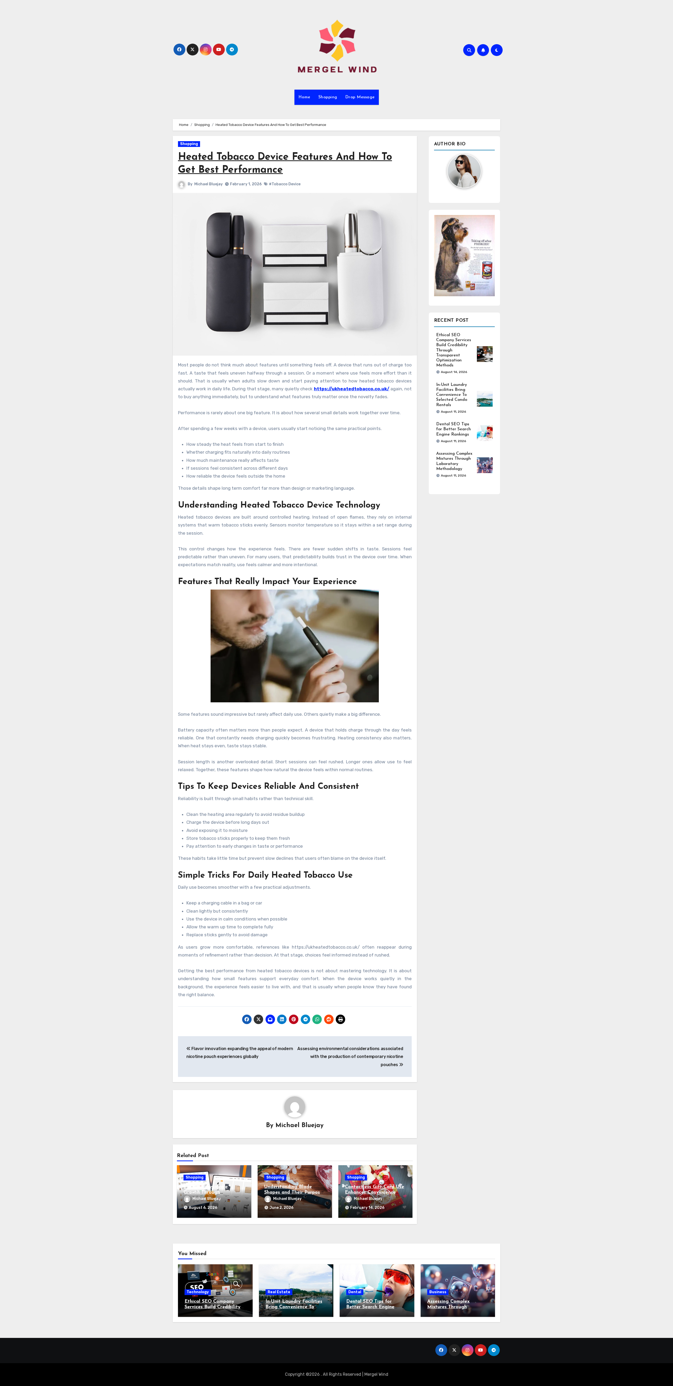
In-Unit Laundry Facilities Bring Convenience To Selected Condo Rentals (451, 395)
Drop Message (360, 97)
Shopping (327, 97)
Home (304, 97)
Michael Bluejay (208, 184)
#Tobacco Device (284, 184)
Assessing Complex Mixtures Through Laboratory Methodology (456, 1307)
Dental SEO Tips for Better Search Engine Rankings (453, 429)
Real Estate (279, 1292)
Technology (198, 1292)
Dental (354, 1292)
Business (437, 1292)
